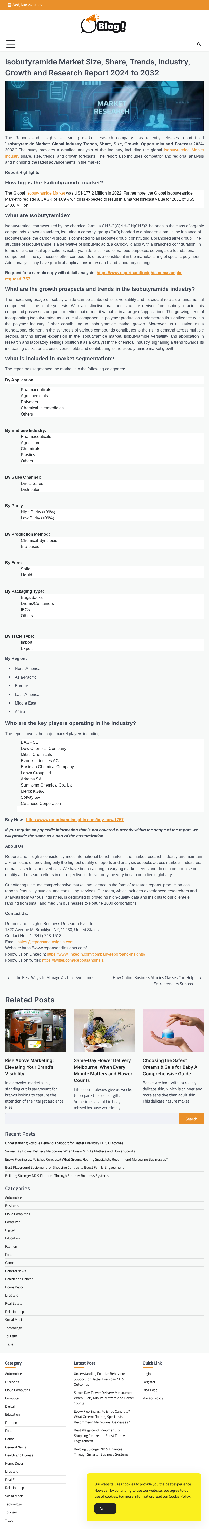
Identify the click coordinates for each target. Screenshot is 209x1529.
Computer (12, 1221)
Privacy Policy (153, 1398)
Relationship (14, 1311)
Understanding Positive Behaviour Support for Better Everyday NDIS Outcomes (64, 1143)
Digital (10, 1230)
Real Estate (13, 1303)
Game (9, 1262)
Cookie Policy (179, 1496)
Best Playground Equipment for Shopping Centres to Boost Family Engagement (64, 1167)
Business (12, 1205)
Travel (9, 1344)
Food (8, 1254)
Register (149, 1381)
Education (12, 1238)
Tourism (11, 1336)
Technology (13, 1327)
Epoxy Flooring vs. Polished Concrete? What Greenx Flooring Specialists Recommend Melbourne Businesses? (86, 1159)
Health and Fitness (19, 1279)
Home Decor (14, 1287)
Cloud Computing (17, 1213)
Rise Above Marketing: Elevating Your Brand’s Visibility (29, 1067)
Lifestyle (11, 1295)
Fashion (11, 1246)
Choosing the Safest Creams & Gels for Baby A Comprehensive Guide (170, 1067)
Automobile (13, 1197)
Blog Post (150, 1390)
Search (192, 1119)
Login (147, 1373)
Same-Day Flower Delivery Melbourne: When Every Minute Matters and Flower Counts (103, 1070)
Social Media (14, 1319)
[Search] (199, 44)
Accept (105, 1508)
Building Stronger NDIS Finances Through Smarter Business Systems (57, 1175)
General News (15, 1270)
